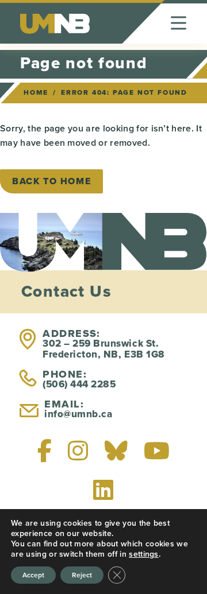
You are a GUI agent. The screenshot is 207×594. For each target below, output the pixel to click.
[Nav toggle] (178, 23)
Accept (33, 575)
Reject (82, 575)
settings (144, 554)
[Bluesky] (116, 450)
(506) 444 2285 (79, 384)
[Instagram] (78, 450)
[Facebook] (44, 450)
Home (36, 92)
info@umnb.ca (78, 414)
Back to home (51, 181)
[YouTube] (157, 450)
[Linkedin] (103, 489)
